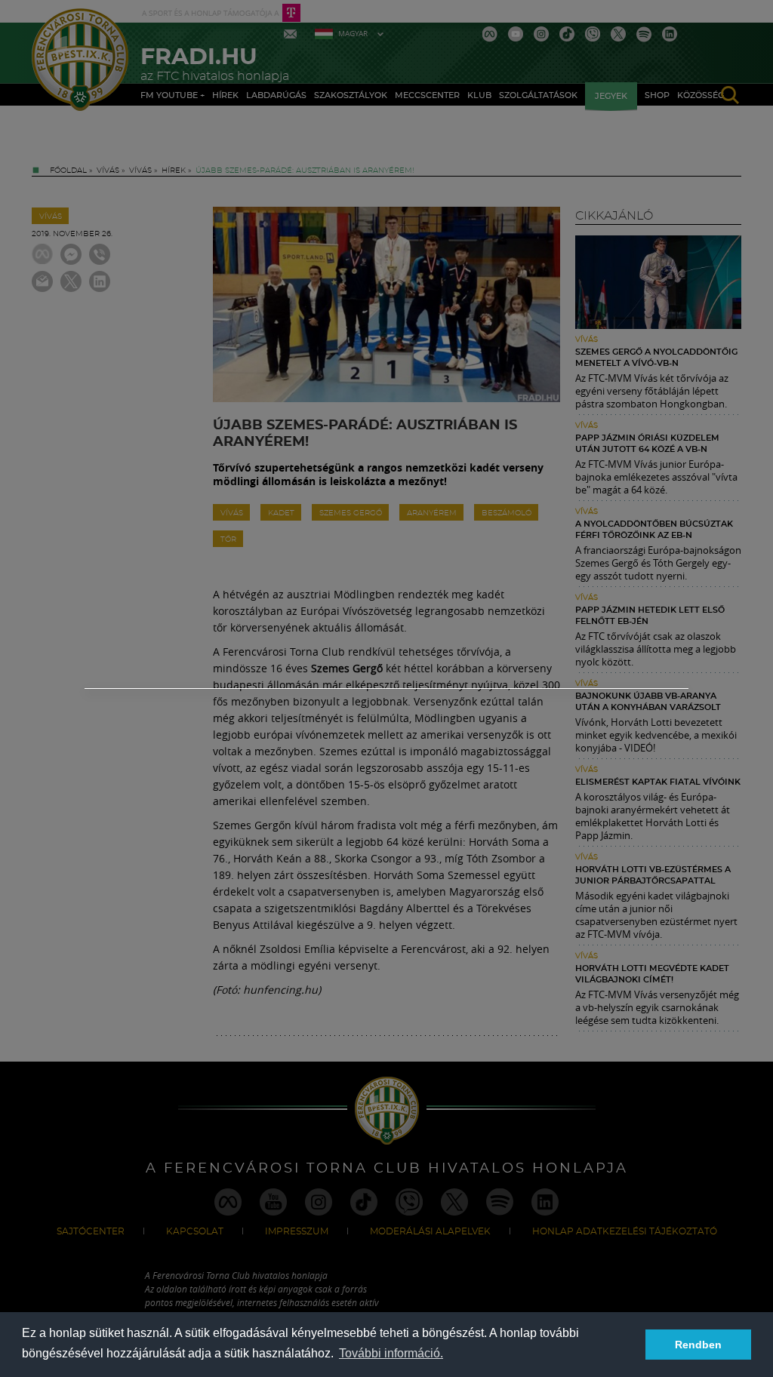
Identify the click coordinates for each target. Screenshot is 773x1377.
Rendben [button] (698, 1345)
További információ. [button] (391, 1353)
